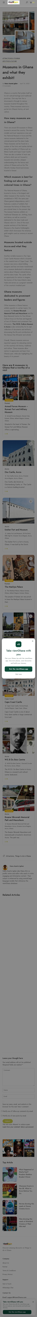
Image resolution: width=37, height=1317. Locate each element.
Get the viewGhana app (18, 669)
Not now (18, 674)
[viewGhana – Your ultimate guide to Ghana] (14, 2)
